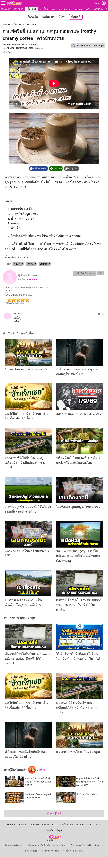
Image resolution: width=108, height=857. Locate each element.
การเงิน (50, 830)
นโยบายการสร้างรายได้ (80, 845)
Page (59, 830)
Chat (53, 9)
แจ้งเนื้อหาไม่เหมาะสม (73, 851)
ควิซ (88, 9)
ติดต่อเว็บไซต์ (31, 851)
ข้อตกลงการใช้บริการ (14, 845)
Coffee (43, 263)
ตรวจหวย (18, 9)
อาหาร (40, 769)
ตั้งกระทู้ (75, 16)
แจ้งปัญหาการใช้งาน (50, 851)
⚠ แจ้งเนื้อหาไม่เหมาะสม (84, 273)
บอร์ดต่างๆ (48, 16)
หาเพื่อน (44, 9)
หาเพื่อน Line (65, 9)
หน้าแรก (5, 9)
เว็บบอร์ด (31, 9)
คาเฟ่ (30, 263)
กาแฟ (17, 263)
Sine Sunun (32, 279)
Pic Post (79, 9)
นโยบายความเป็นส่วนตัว (39, 845)
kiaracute (17, 314)
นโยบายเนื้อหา (60, 845)
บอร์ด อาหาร (30, 25)
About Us (99, 845)
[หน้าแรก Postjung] (14, 3)
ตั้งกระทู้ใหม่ (54, 813)
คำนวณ (98, 9)
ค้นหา (62, 16)
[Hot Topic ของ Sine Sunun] (10, 283)
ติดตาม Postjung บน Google (90, 45)
